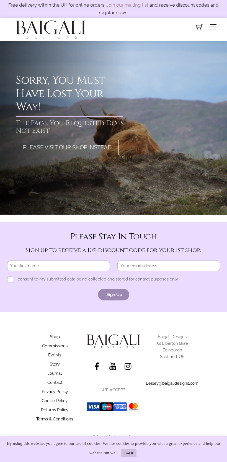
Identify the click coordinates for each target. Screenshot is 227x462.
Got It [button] (129, 453)
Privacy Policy (55, 391)
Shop (55, 336)
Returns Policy (54, 409)
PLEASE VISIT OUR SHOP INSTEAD (67, 147)
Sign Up (114, 294)
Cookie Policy (55, 400)
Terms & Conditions (54, 419)
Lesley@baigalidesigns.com (172, 383)
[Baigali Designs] (50, 29)
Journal (55, 373)
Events (54, 355)
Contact (54, 382)
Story (55, 364)
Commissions (55, 345)
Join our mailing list (127, 5)
